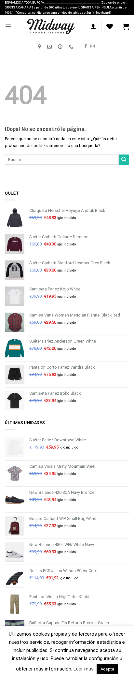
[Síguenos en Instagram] (92, 46)
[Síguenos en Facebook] (86, 46)
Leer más (84, 669)
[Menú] (8, 26)
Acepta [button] (107, 669)
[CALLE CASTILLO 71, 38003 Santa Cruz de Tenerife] (40, 47)
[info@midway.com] (50, 47)
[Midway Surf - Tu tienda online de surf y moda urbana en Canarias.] (50, 26)
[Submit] (124, 160)
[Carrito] (126, 26)
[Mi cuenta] (93, 26)
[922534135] (72, 47)
